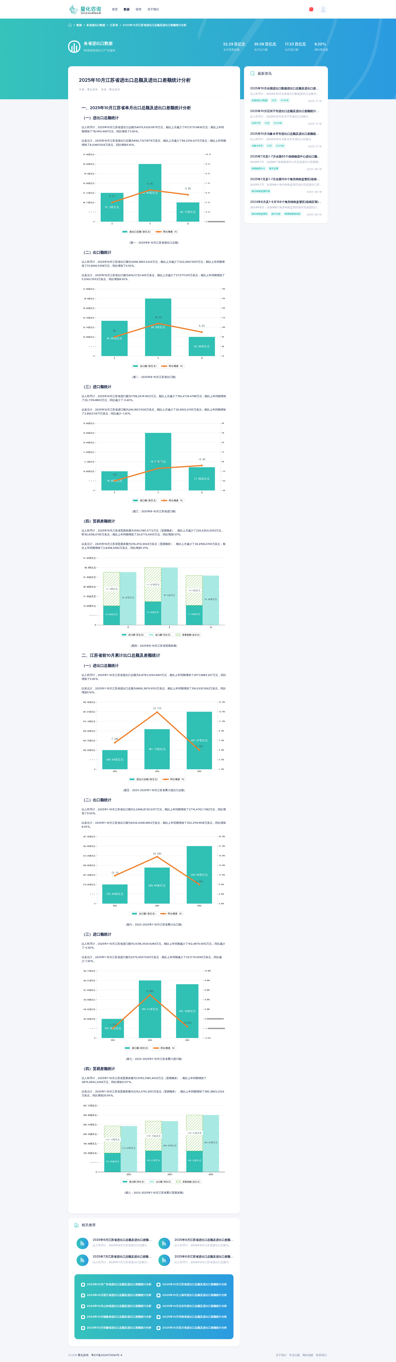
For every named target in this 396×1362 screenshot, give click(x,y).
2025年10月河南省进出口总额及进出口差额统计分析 (194, 1316)
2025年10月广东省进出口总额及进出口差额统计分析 (119, 1284)
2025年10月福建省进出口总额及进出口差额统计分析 (119, 1316)
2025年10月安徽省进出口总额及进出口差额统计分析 (119, 1327)
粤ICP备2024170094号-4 (106, 1355)
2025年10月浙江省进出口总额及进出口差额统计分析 (119, 1295)
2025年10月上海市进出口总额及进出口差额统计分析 (194, 1295)
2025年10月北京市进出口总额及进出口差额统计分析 (194, 1306)
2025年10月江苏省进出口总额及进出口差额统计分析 (194, 1284)
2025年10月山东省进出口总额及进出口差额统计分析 (119, 1306)
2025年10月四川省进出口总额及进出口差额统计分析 (194, 1327)
